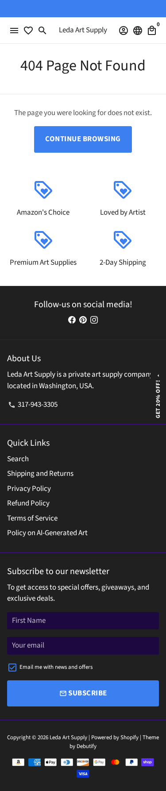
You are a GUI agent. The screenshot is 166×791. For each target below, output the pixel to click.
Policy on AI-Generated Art (47, 533)
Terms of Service (32, 518)
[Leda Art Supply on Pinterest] (83, 320)
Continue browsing (83, 139)
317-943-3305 (33, 404)
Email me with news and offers (56, 667)
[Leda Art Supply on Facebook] (72, 320)
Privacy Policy (29, 488)
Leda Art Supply (69, 737)
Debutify (87, 746)
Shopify (129, 737)
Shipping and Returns (40, 473)
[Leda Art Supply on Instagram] (94, 320)
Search (18, 459)
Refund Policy (28, 503)
